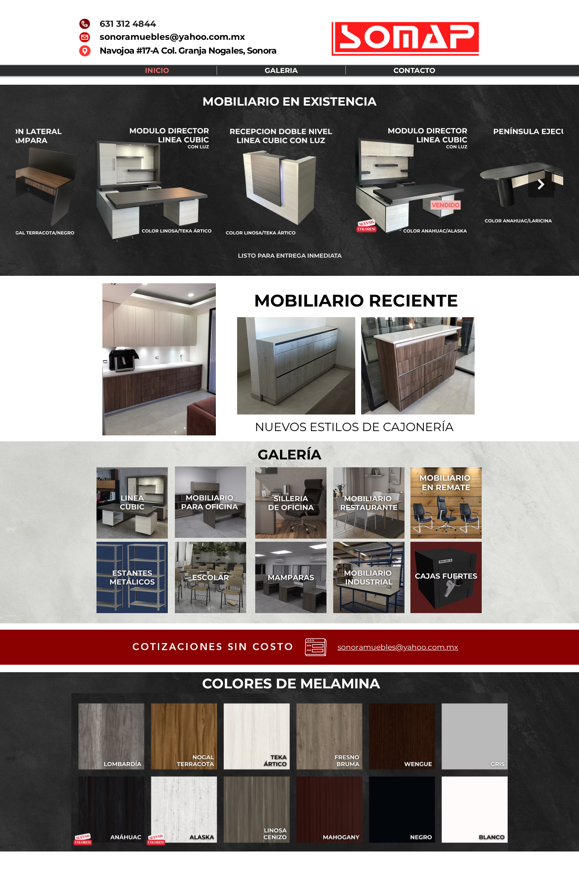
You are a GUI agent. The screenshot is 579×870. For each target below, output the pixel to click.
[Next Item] (541, 184)
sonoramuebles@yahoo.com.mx (172, 37)
